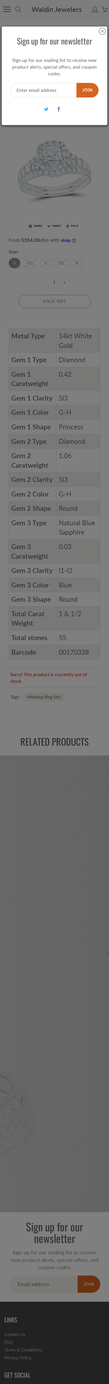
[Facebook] (59, 109)
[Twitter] (46, 109)
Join (87, 89)
